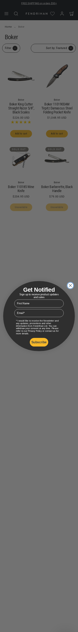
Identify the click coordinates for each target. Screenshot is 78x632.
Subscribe (39, 342)
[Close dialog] (70, 285)
